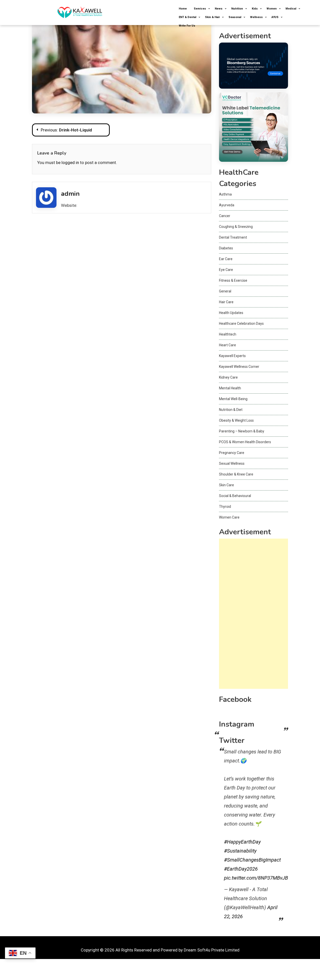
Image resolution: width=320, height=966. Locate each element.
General (225, 291)
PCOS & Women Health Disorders (245, 442)
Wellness (256, 17)
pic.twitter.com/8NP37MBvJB (256, 878)
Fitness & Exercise (233, 280)
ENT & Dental (187, 17)
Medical (291, 8)
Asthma (225, 194)
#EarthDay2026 (241, 869)
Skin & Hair (212, 17)
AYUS (275, 17)
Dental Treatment (233, 237)
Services (200, 8)
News (218, 8)
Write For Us (187, 25)
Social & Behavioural (235, 496)
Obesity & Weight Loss (236, 420)
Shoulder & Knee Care (236, 474)
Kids (255, 8)
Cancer (224, 216)
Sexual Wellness (231, 463)
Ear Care (225, 259)
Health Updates (231, 313)
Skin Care (226, 485)
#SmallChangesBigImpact (252, 860)
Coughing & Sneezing (236, 227)
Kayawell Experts (232, 356)
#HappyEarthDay (242, 842)
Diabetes (226, 248)
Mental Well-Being (233, 399)
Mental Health (230, 388)
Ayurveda (226, 205)
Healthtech (227, 334)
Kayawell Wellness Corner (239, 367)
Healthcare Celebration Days (241, 323)
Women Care (229, 517)
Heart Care (227, 345)
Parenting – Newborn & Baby (241, 431)
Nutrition (237, 8)
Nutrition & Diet (230, 410)
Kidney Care (228, 377)
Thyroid (225, 507)
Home (183, 8)
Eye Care (226, 270)
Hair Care (226, 302)
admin (70, 193)
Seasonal (234, 17)
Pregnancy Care (231, 453)
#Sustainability (240, 851)
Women (271, 8)
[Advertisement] (253, 614)
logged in (70, 162)
